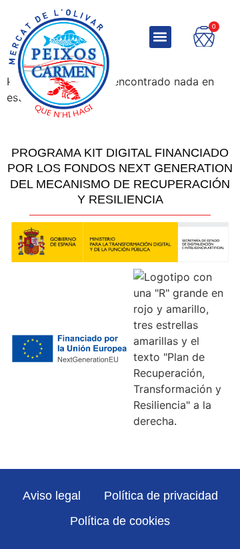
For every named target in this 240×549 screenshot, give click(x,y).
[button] (160, 37)
